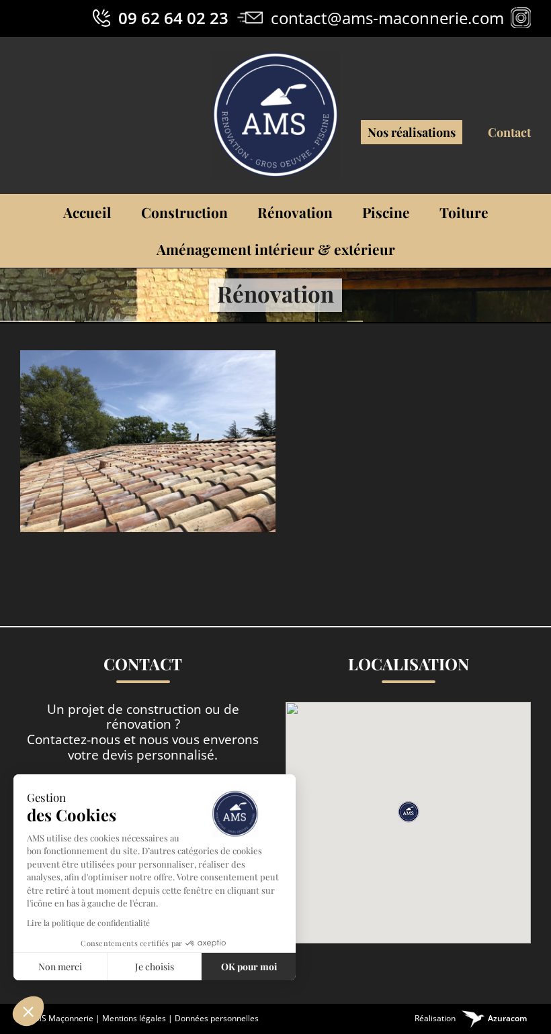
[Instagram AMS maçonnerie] (521, 17)
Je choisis (154, 966)
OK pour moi (249, 966)
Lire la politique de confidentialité (88, 922)
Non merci (60, 966)
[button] (408, 812)
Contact (509, 132)
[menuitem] (87, 212)
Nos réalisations (412, 132)
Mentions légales (134, 1018)
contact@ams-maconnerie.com (387, 18)
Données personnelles (217, 1018)
